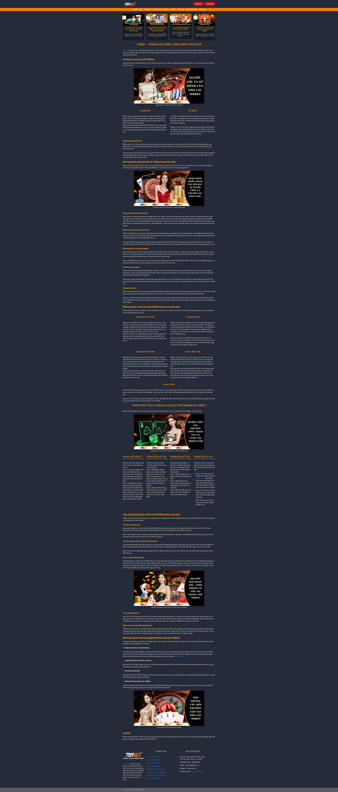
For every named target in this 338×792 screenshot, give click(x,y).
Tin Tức (202, 9)
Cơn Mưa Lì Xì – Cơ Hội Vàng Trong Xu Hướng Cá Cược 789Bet (204, 29)
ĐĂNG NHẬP (210, 4)
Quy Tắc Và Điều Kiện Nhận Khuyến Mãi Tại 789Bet (181, 28)
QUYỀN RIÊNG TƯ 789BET (157, 772)
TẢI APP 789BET (153, 760)
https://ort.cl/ (200, 478)
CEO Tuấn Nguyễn (197, 771)
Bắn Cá (181, 9)
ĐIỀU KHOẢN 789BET (155, 778)
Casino (147, 9)
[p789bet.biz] (131, 4)
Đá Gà (165, 9)
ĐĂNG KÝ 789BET (154, 757)
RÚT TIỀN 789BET (154, 766)
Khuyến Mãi (192, 9)
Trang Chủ (137, 9)
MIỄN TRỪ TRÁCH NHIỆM (157, 775)
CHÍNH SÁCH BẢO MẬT (156, 769)
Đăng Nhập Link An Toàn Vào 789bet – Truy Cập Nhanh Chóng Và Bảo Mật (157, 29)
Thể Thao (157, 9)
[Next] (217, 23)
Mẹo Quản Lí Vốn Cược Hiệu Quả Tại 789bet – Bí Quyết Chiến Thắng (133, 29)
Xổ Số (173, 9)
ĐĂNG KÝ (198, 4)
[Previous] (120, 23)
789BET (125, 50)
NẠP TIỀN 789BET (154, 763)
